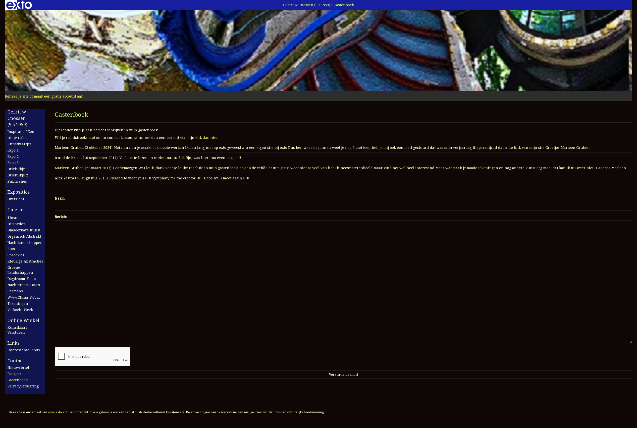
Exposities (18, 192)
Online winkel (23, 320)
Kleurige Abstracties (25, 261)
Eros (11, 248)
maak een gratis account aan (59, 96)
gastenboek (17, 379)
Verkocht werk (20, 309)
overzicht (15, 199)
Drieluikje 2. (18, 175)
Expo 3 (13, 162)
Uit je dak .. (17, 137)
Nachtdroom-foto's (23, 284)
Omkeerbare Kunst (23, 230)
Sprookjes (15, 255)
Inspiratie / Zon (20, 131)
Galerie (15, 210)
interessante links (23, 350)
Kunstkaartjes (19, 144)
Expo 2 (13, 156)
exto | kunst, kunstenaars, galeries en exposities (19, 5)
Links (13, 343)
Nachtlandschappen (25, 242)
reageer (14, 373)
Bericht (61, 216)
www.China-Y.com (23, 297)
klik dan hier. (206, 137)
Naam (60, 198)
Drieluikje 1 (17, 168)
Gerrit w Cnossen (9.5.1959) (306, 4)
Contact (15, 361)
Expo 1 (13, 150)
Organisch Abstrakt (24, 236)
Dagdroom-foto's (21, 278)
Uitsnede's (16, 223)
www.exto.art (57, 412)
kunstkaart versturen (17, 330)
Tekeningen (17, 303)
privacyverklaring (23, 386)
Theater (14, 217)
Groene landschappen (20, 270)
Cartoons (15, 291)
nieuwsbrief (18, 367)
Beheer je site (17, 96)
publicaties (17, 181)
